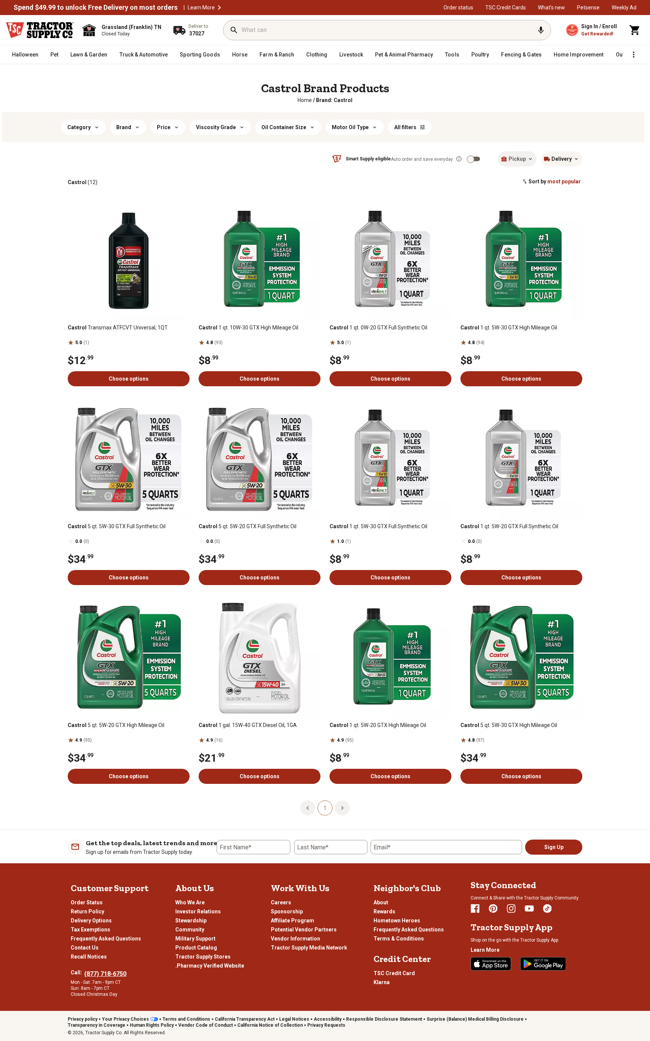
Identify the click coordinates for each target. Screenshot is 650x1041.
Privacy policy (82, 1019)
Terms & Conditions (399, 939)
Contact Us (85, 948)
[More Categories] (633, 55)
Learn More (201, 8)
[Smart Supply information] (458, 158)
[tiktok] (547, 908)
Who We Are (190, 902)
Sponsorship (287, 911)
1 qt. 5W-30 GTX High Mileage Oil (508, 328)
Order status (458, 8)
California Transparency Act (245, 1019)
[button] (219, 7)
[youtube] (529, 908)
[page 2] (342, 808)
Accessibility (328, 1019)
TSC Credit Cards (505, 8)
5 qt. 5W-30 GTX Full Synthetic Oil (117, 526)
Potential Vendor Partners (304, 930)
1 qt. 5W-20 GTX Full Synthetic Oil (509, 526)
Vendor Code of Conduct (205, 1025)
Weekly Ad (624, 8)
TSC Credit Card (394, 973)
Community (189, 930)
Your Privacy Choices (125, 1019)
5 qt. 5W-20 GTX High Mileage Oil (116, 725)
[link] (305, 100)
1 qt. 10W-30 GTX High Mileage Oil (248, 328)
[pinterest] (493, 908)
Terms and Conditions (186, 1019)
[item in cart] (635, 30)
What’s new (551, 8)
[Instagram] (511, 908)
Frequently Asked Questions (106, 939)
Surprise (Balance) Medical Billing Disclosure (475, 1019)
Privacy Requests (326, 1025)
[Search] (233, 30)
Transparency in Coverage (96, 1025)
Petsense (588, 8)
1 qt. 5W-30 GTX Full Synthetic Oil (378, 526)
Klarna (382, 982)
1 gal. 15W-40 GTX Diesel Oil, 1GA (248, 725)
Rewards (384, 911)
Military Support (195, 939)
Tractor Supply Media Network (309, 948)
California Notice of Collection (270, 1025)
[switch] (470, 159)
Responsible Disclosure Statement (384, 1019)
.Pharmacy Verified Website (209, 966)
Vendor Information (295, 939)
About (381, 902)
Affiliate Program (292, 921)
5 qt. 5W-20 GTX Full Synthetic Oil (247, 526)
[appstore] (491, 964)
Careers (281, 902)
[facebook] (475, 908)
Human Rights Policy (152, 1025)
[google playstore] (543, 964)
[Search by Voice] (540, 30)
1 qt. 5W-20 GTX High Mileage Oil (378, 725)
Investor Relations (198, 911)
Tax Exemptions (90, 930)
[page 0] (307, 808)
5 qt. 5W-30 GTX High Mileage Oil (508, 725)
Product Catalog (196, 948)
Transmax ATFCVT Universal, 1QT (118, 328)
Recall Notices (89, 957)
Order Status (87, 902)
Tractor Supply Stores (203, 957)
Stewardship (191, 921)
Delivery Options (91, 921)
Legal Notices (294, 1019)
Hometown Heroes (397, 921)
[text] (334, 100)
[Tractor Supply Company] (40, 30)
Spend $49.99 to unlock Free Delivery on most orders (96, 7)
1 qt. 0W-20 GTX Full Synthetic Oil (378, 328)
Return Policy (87, 911)
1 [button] (325, 808)
